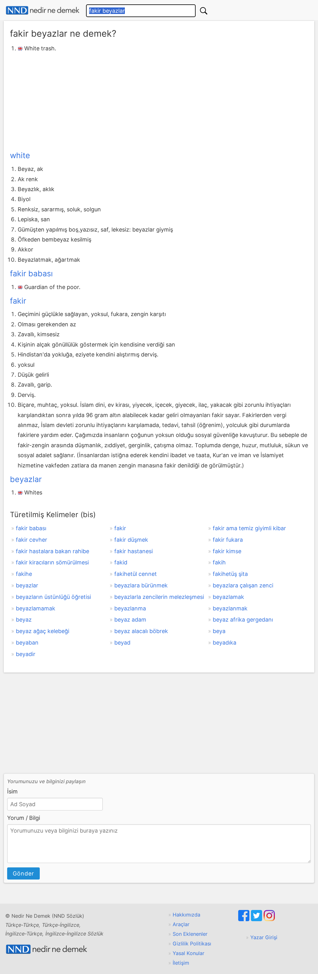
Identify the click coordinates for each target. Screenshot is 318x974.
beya (219, 631)
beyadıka (224, 642)
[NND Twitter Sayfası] (257, 919)
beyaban (27, 642)
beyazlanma (130, 608)
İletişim (181, 963)
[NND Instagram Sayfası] (269, 919)
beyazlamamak (35, 608)
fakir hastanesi (133, 551)
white (20, 155)
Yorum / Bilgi (23, 818)
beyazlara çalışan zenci (243, 585)
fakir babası (31, 273)
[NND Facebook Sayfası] (244, 919)
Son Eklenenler (190, 934)
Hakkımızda (186, 915)
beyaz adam (130, 619)
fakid (120, 562)
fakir (18, 301)
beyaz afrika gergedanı (243, 619)
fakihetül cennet (135, 574)
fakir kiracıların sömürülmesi (52, 562)
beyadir (25, 654)
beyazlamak (228, 597)
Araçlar (181, 924)
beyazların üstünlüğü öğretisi (53, 597)
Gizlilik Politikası (192, 943)
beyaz (24, 619)
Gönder (23, 873)
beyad (122, 642)
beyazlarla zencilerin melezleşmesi (159, 597)
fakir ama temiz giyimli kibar (249, 528)
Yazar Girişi (263, 937)
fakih (219, 562)
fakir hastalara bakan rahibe (52, 551)
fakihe (24, 574)
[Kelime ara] (203, 11)
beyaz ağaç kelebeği (42, 631)
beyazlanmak (230, 608)
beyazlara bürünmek (141, 585)
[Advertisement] (159, 100)
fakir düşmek (131, 539)
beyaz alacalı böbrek (141, 631)
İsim (12, 791)
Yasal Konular (188, 953)
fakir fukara (228, 539)
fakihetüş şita (230, 574)
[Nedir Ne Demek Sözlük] (42, 10)
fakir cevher (31, 539)
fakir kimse (227, 551)
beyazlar (26, 479)
